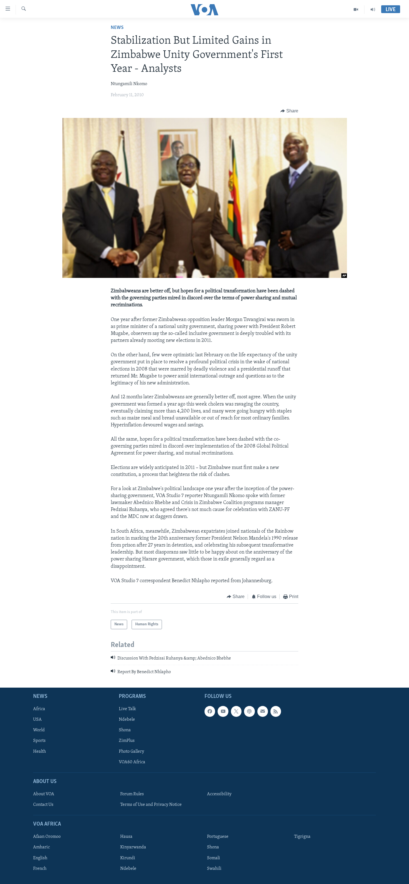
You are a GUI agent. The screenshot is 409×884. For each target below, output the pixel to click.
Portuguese (217, 837)
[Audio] (372, 9)
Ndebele (127, 719)
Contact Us (43, 804)
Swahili (214, 868)
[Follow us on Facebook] (209, 711)
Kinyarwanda (133, 847)
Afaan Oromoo (47, 837)
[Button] (289, 111)
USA (37, 719)
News (117, 27)
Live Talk (127, 709)
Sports (39, 741)
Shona (125, 730)
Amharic (41, 847)
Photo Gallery (131, 751)
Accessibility (219, 794)
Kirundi (127, 858)
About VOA (43, 794)
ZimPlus (127, 741)
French (39, 868)
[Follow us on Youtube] (223, 711)
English (40, 858)
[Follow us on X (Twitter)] (236, 711)
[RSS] (275, 711)
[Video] (356, 9)
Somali (213, 858)
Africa (39, 709)
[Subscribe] (262, 711)
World (39, 730)
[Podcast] (249, 711)
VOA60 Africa (132, 762)
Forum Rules (132, 794)
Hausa (126, 837)
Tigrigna (302, 837)
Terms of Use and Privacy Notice (151, 804)
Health (39, 751)
